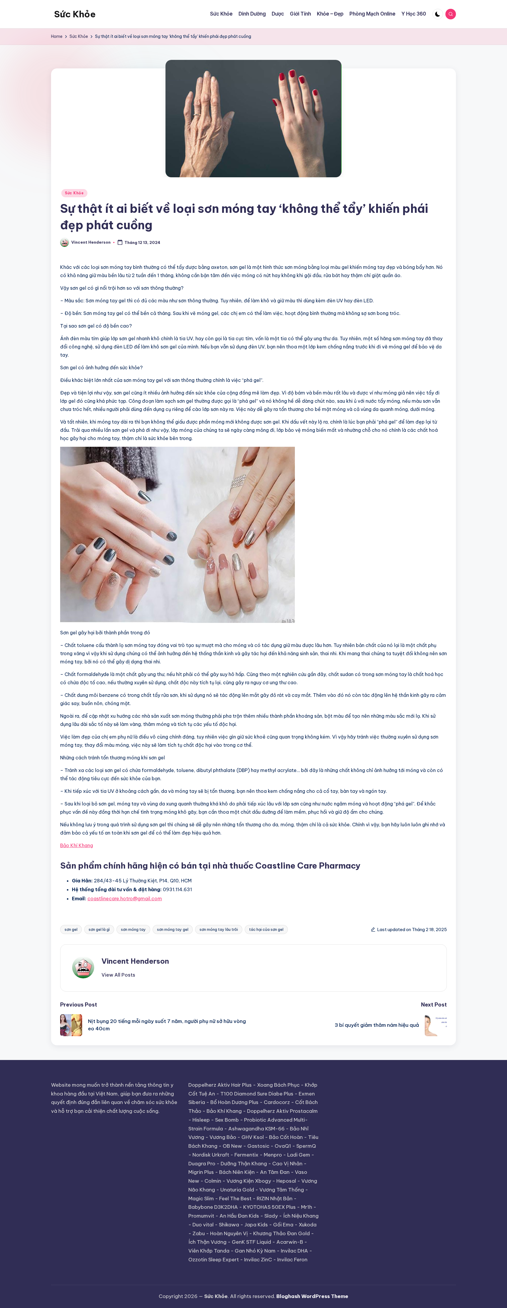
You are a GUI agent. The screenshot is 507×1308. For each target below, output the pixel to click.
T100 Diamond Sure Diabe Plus (256, 1093)
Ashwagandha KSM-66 (256, 1128)
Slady (271, 1216)
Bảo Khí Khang (224, 1111)
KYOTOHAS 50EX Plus (269, 1207)
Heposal (286, 1181)
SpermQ (306, 1146)
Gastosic (258, 1146)
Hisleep (201, 1120)
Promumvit (201, 1216)
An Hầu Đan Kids (239, 1216)
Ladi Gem (298, 1155)
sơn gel (71, 929)
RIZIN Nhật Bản (275, 1198)
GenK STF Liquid (251, 1242)
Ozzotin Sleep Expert (213, 1259)
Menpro (273, 1155)
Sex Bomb (227, 1120)
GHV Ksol (252, 1137)
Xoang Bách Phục (278, 1085)
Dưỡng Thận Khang (244, 1163)
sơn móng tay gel (172, 929)
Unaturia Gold (237, 1189)
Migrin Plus (201, 1172)
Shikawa (229, 1224)
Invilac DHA (294, 1251)
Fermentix (246, 1155)
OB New (232, 1146)
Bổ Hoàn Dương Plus (234, 1102)
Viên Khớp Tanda (208, 1251)
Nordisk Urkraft (210, 1155)
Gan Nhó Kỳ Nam (255, 1251)
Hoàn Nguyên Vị (229, 1233)
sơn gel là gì (99, 929)
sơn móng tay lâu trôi (219, 929)
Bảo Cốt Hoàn (286, 1137)
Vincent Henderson (135, 961)
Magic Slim (201, 1198)
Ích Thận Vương (207, 1242)
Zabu (198, 1233)
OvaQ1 (283, 1146)
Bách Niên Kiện (237, 1172)
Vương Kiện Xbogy (249, 1181)
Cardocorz (277, 1102)
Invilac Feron (292, 1259)
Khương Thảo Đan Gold (281, 1233)
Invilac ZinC (258, 1259)
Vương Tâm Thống (281, 1189)
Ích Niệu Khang (301, 1216)
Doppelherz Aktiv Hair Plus (220, 1085)
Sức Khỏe (75, 14)
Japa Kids (256, 1224)
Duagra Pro (201, 1163)
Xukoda (308, 1224)
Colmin (213, 1181)
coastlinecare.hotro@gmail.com (124, 898)
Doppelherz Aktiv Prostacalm (282, 1111)
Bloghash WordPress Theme (312, 1296)
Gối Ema (283, 1224)
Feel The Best (235, 1198)
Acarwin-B (289, 1242)
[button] (118, 975)
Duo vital (203, 1224)
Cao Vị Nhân (287, 1163)
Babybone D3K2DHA (213, 1207)
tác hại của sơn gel (266, 929)
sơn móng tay (133, 929)
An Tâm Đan (275, 1172)
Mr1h (306, 1207)
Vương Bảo (222, 1137)
